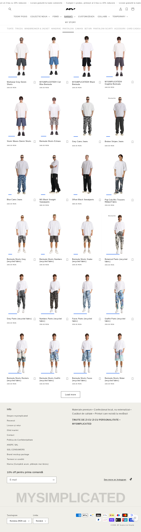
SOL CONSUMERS (16, 449)
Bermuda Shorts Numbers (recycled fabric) (51, 260)
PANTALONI (68, 28)
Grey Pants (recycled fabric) (19, 319)
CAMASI (79, 28)
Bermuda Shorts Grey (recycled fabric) (16, 260)
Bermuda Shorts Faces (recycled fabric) (82, 379)
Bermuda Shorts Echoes (50, 141)
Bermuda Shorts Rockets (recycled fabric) (18, 379)
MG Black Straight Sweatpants (48, 201)
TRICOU (19, 28)
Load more (70, 394)
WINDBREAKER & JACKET (37, 28)
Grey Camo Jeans (80, 141)
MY (118, 525)
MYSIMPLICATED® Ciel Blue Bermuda (50, 83)
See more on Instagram (115, 479)
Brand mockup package (18, 454)
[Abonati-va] (53, 480)
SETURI (88, 28)
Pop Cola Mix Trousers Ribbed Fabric (115, 201)
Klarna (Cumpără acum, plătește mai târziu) (27, 464)
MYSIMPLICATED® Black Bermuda (83, 83)
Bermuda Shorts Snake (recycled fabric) (82, 260)
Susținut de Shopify (127, 525)
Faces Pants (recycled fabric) (82, 320)
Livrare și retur (14, 425)
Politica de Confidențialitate (20, 440)
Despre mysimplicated (17, 416)
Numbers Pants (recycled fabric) (51, 320)
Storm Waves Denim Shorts (19, 141)
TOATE (10, 28)
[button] (10, 9)
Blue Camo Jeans (14, 200)
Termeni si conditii (15, 459)
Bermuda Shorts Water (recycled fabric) (115, 379)
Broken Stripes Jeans (114, 141)
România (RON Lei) (18, 521)
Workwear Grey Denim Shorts (16, 83)
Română (39, 521)
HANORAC (56, 28)
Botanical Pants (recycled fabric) (116, 260)
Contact (10, 435)
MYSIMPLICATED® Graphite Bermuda (113, 83)
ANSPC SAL (12, 445)
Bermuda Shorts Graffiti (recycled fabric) (50, 379)
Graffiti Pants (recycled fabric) (115, 320)
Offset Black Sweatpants (83, 200)
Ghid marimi (12, 430)
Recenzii (11, 420)
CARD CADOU (133, 28)
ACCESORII (119, 28)
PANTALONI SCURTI (103, 28)
